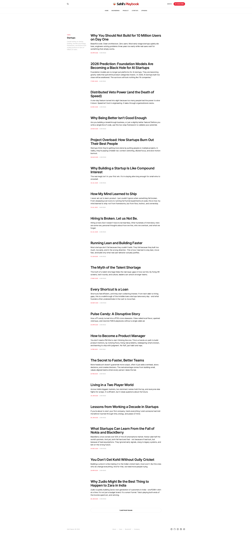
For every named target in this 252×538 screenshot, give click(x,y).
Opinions (144, 10)
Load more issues (126, 510)
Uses (120, 529)
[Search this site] (67, 3)
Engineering (116, 10)
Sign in (169, 4)
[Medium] (178, 529)
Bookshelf (128, 529)
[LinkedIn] (171, 529)
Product (126, 10)
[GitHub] (175, 529)
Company (137, 529)
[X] (184, 529)
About (114, 529)
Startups (135, 10)
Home (106, 10)
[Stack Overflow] (181, 529)
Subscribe (180, 4)
